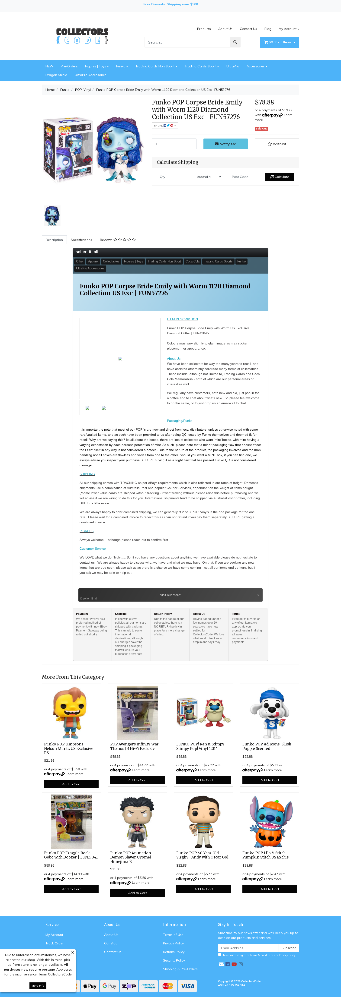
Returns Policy (173, 952)
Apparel (93, 261)
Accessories (256, 66)
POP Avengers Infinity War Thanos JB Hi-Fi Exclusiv (134, 746)
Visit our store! (130, 596)
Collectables (111, 261)
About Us (225, 29)
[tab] (54, 239)
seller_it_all (87, 251)
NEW (49, 66)
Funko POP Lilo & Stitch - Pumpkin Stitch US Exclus (265, 855)
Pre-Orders (69, 66)
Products (204, 29)
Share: (159, 125)
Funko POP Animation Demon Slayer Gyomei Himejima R (130, 857)
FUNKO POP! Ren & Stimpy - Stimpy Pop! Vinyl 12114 (201, 746)
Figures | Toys (95, 66)
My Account (287, 29)
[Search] (235, 42)
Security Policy (174, 960)
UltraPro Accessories (90, 75)
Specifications (81, 240)
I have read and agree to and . (258, 955)
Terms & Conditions (261, 955)
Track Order (54, 943)
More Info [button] (38, 985)
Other (80, 261)
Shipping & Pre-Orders (180, 969)
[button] (277, 144)
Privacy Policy (173, 943)
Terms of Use (173, 935)
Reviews (106, 240)
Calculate (281, 177)
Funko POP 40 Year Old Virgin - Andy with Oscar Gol (202, 855)
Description (54, 240)
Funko (120, 66)
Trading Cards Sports (218, 261)
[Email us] (221, 964)
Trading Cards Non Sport (154, 66)
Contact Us (248, 29)
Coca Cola (192, 261)
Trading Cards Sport (200, 66)
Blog (267, 29)
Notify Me (227, 144)
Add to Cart (71, 784)
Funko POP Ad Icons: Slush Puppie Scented (266, 746)
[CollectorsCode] (82, 36)
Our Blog (111, 943)
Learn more (75, 774)
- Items (281, 42)
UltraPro (232, 66)
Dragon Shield (56, 75)
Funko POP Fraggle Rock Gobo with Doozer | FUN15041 (71, 855)
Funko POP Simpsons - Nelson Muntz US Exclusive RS (68, 748)
